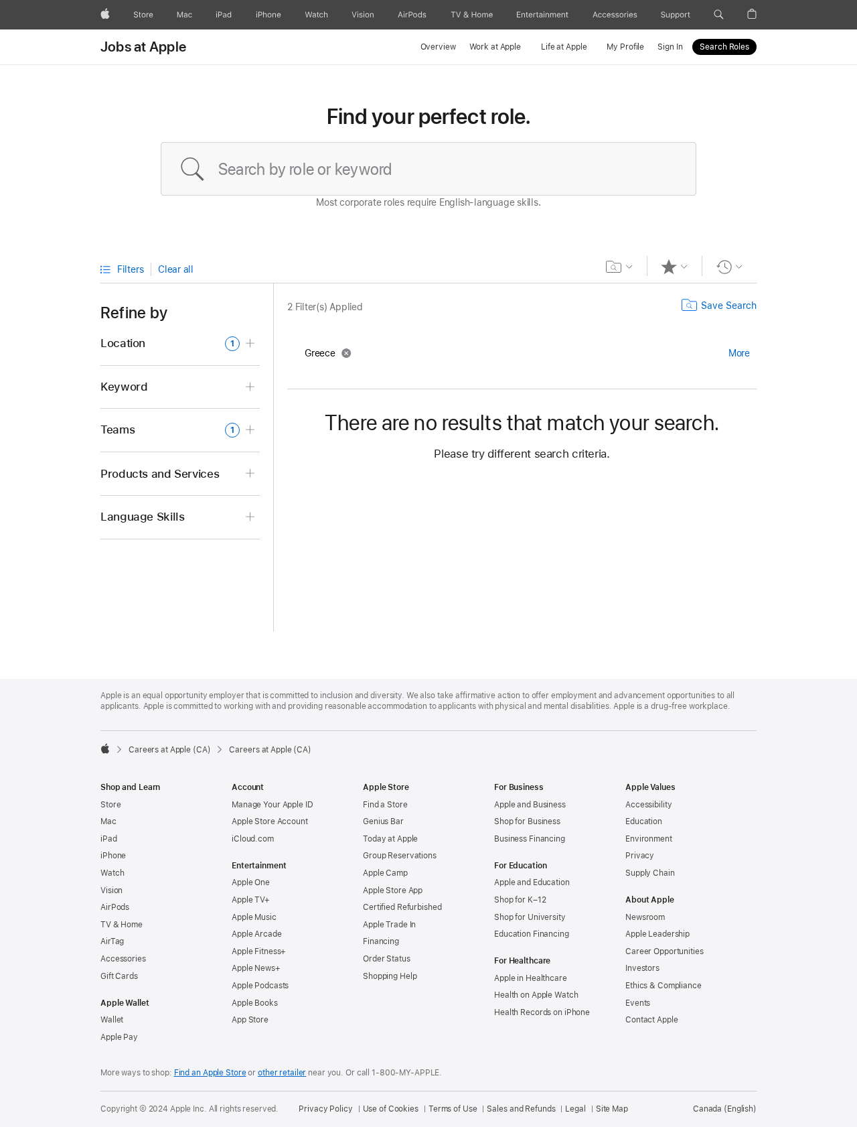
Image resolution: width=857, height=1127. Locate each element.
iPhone (113, 855)
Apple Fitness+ (259, 951)
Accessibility (648, 804)
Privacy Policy (325, 1109)
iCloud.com (253, 839)
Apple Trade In (389, 924)
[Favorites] (674, 267)
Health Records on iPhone (542, 1012)
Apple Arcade (257, 934)
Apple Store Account (270, 821)
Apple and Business (530, 804)
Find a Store (385, 804)
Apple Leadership (657, 934)
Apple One (251, 882)
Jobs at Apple (143, 47)
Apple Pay (119, 1037)
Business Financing (529, 839)
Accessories (123, 959)
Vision (111, 890)
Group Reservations (400, 855)
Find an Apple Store (210, 1072)
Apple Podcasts (260, 985)
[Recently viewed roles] (729, 267)
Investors (642, 968)
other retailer (282, 1072)
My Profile (625, 47)
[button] (718, 14)
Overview (438, 47)
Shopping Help (389, 976)
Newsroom (645, 917)
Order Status (386, 959)
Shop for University (530, 917)
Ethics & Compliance (663, 985)
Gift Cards (119, 976)
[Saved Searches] (619, 267)
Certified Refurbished (402, 907)
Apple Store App (392, 890)
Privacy (639, 855)
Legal (575, 1109)
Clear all (175, 269)
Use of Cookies (390, 1109)
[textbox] (428, 169)
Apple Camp (385, 873)
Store (110, 804)
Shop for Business (527, 821)
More (739, 353)
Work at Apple (495, 47)
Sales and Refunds (521, 1109)
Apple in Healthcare (530, 978)
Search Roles (724, 47)
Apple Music (254, 917)
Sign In (669, 47)
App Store (250, 1019)
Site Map (612, 1109)
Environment (648, 839)
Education (643, 821)
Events (637, 1003)
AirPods (114, 907)
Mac (108, 821)
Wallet (111, 1019)
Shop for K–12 (520, 900)
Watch (112, 873)
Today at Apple (390, 839)
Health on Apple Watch (536, 995)
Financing (381, 941)
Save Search (729, 305)
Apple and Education (532, 882)
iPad (108, 839)
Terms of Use (452, 1109)
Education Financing (531, 934)
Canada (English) (725, 1109)
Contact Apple (651, 1019)
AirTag (112, 941)
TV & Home (121, 924)
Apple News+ (256, 968)
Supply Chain (650, 873)
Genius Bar (383, 821)
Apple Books (255, 1003)
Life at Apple (564, 47)
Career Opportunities (664, 951)
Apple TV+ (251, 900)
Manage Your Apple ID (272, 804)
